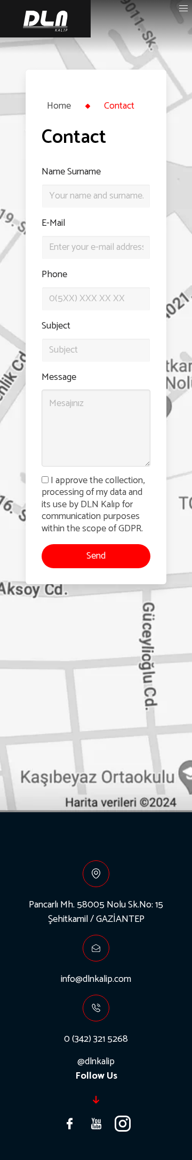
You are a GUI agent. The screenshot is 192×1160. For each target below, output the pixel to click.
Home (59, 106)
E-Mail (53, 223)
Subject (56, 326)
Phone (54, 275)
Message (59, 377)
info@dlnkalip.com (96, 979)
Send (96, 556)
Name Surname (71, 172)
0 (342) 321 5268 (96, 1039)
